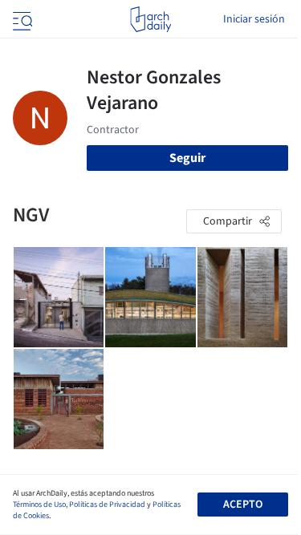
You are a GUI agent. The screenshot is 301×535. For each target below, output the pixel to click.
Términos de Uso (39, 504)
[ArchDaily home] (150, 19)
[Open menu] (21, 19)
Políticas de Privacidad (107, 504)
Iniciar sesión (254, 19)
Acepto (242, 504)
